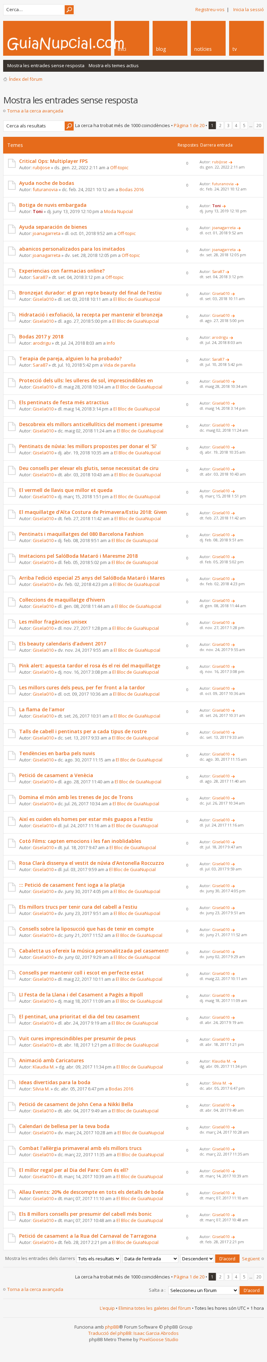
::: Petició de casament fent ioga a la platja (72, 885)
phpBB (112, 1327)
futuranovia (45, 189)
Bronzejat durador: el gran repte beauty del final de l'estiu (90, 292)
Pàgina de (189, 125)
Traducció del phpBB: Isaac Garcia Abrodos (133, 1333)
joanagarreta (46, 233)
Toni (38, 211)
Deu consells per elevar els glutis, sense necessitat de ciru (89, 468)
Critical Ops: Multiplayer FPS (53, 161)
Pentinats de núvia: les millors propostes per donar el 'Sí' (88, 446)
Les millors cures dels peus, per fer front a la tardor (82, 687)
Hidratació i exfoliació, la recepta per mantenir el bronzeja (91, 314)
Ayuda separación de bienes (53, 227)
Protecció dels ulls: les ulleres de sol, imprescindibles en (86, 380)
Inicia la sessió (248, 9)
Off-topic (119, 167)
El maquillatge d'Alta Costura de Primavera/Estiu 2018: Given (93, 512)
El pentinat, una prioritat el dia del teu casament (79, 1016)
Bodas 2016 (131, 189)
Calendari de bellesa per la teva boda (64, 1126)
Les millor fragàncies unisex (53, 621)
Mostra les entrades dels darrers (40, 1258)
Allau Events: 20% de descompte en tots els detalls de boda (91, 1192)
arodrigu (42, 343)
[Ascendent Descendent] (210, 1258)
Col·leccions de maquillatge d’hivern (62, 599)
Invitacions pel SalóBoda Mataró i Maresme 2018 (78, 556)
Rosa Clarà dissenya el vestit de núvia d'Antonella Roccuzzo (91, 863)
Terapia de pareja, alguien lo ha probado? (70, 358)
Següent (251, 1258)
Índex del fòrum (25, 79)
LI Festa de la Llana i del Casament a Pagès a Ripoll (81, 994)
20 (258, 125)
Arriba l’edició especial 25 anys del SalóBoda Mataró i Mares (92, 577)
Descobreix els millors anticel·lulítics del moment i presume (90, 424)
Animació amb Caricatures (51, 1060)
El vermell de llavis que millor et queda (66, 490)
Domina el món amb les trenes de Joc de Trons (76, 797)
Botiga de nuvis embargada (53, 205)
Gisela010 (43, 299)
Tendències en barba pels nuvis (57, 753)
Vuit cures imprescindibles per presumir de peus (77, 1038)
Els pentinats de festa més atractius (63, 402)
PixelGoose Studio (158, 1339)
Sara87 (40, 277)
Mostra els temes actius (114, 65)
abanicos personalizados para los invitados (72, 248)
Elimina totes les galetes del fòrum (155, 1308)
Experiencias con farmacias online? (62, 270)
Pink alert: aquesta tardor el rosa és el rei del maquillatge (89, 665)
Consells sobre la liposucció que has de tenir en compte (86, 928)
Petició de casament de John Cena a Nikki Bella (76, 1104)
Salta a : (157, 1290)
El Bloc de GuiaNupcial (136, 299)
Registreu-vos (210, 9)
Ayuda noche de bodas (46, 183)
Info (111, 343)
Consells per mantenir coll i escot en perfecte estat (81, 972)
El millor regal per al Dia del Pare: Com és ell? (73, 1170)
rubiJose (41, 167)
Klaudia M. (44, 1067)
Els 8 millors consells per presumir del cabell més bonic (85, 1214)
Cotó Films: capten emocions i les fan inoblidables (80, 841)
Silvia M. (41, 1089)
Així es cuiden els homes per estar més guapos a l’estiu (86, 819)
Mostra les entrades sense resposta (45, 65)
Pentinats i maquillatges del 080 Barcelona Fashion (81, 534)
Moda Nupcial (118, 211)
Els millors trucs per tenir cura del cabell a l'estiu (78, 906)
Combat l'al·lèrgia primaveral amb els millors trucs (80, 1148)
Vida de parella (120, 365)
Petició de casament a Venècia (56, 775)
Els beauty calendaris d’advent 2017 (62, 643)
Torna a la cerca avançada (35, 111)
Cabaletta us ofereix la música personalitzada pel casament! (94, 950)
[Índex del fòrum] (85, 43)
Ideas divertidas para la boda (54, 1082)
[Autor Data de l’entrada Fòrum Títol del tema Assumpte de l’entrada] (150, 1258)
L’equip (107, 1308)
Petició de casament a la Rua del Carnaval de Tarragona (87, 1235)
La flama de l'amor (42, 709)
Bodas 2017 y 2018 (41, 336)
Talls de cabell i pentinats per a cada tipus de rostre (83, 731)
